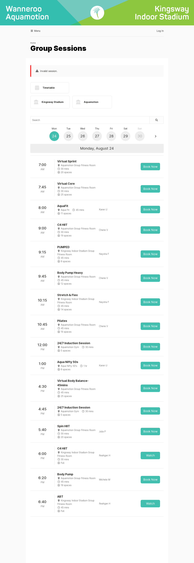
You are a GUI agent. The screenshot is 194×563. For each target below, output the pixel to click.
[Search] (157, 120)
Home (33, 43)
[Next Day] (155, 136)
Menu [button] (36, 30)
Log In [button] (160, 30)
